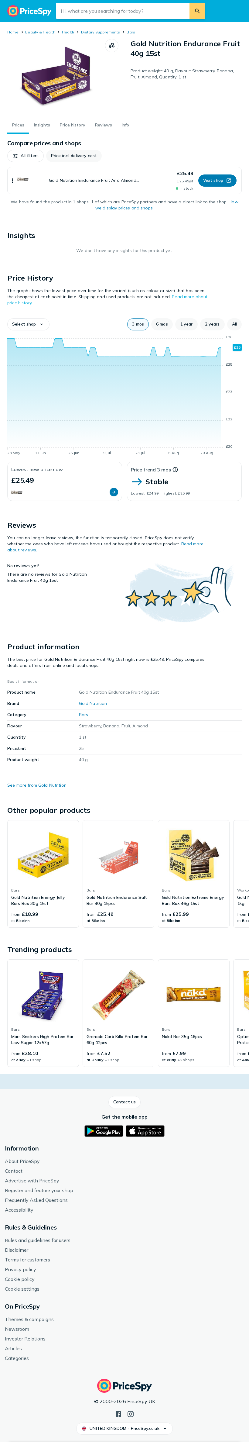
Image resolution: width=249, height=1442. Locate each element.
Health (68, 32)
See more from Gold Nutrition (37, 785)
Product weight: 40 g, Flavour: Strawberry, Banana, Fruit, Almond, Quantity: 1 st (182, 74)
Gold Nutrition (93, 703)
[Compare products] (111, 45)
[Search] (197, 11)
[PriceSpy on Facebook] (118, 1413)
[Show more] (12, 180)
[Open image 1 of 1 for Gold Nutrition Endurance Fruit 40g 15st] (56, 77)
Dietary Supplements (100, 32)
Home (13, 32)
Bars (131, 32)
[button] (25, 156)
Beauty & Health (40, 32)
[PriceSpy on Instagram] (130, 1413)
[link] (43, 874)
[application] (124, 396)
